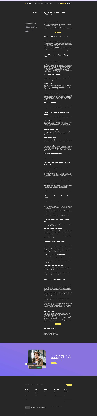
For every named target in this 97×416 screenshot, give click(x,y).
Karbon (45, 393)
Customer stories (66, 391)
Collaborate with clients (27, 394)
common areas (57, 140)
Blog (64, 394)
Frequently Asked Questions (29, 30)
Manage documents (27, 391)
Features (35, 3)
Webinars (65, 393)
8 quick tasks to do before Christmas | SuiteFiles (51, 334)
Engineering (36, 393)
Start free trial (69, 3)
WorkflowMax (46, 394)
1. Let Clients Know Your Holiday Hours (30, 22)
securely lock (45, 147)
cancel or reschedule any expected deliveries (58, 87)
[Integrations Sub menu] (48, 3)
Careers (55, 394)
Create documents (27, 392)
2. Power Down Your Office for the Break (30, 23)
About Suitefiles (56, 389)
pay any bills (57, 47)
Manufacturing (36, 394)
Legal (35, 392)
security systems (61, 123)
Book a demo (63, 3)
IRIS (44, 391)
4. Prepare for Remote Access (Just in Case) (31, 26)
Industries (42, 3)
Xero (45, 392)
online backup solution (55, 207)
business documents (60, 274)
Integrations (46, 3)
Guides (65, 392)
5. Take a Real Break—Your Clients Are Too (31, 27)
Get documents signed (27, 393)
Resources (51, 3)
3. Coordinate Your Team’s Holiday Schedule (31, 24)
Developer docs (56, 393)
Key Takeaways (27, 31)
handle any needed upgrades (52, 214)
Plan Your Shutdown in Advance (29, 20)
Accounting (36, 391)
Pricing (39, 3)
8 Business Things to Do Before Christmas (50, 333)
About (55, 391)
